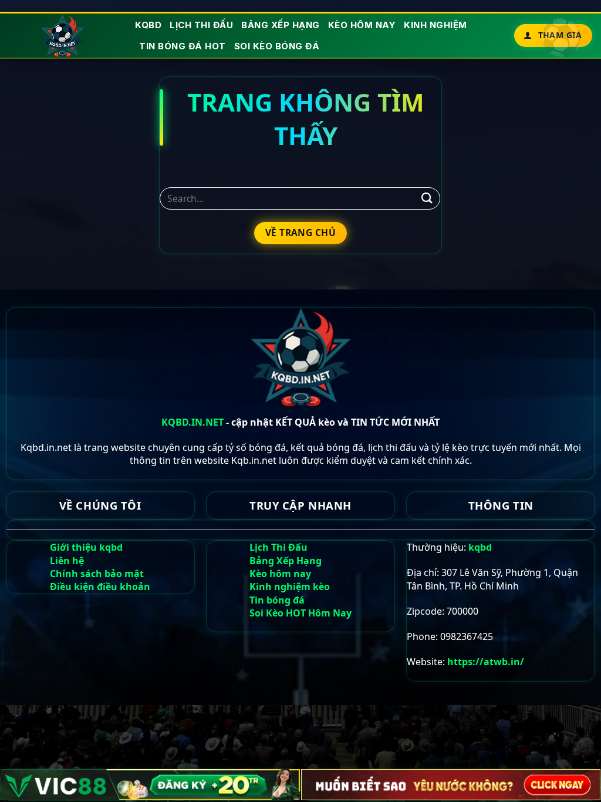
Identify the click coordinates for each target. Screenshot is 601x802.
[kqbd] (63, 35)
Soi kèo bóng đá (277, 46)
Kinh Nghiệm (435, 25)
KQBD (148, 25)
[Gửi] (427, 198)
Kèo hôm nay (362, 25)
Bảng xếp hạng (280, 25)
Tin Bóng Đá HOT (182, 46)
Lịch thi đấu (201, 25)
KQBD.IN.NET (192, 422)
